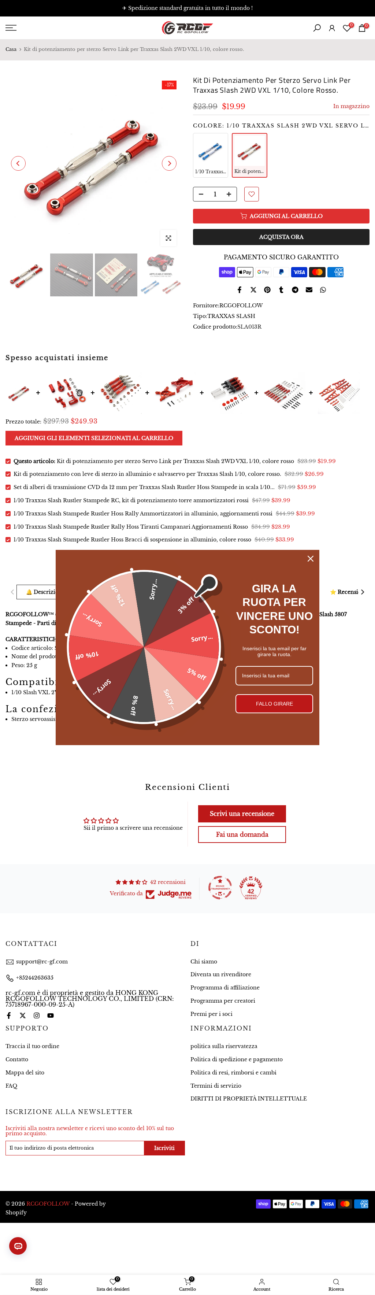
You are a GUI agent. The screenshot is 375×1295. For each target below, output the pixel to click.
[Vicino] (310, 558)
